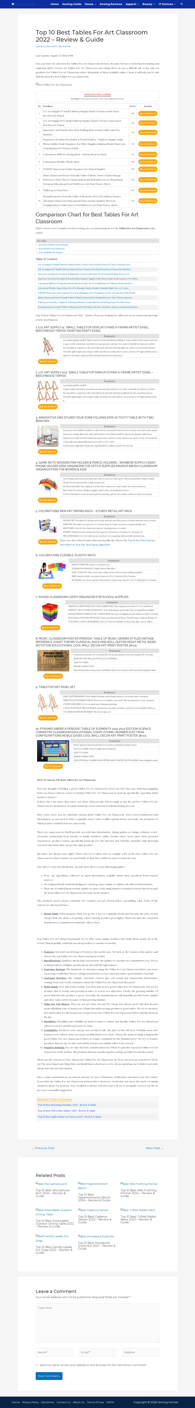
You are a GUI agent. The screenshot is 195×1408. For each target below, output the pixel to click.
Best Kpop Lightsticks (98, 544)
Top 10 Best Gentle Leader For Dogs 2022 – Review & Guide (54, 1249)
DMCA (110, 1402)
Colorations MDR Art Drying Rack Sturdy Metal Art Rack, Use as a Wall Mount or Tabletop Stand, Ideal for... (85, 283)
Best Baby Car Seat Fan (72, 544)
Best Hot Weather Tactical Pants (53, 245)
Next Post (155, 1148)
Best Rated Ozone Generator (52, 248)
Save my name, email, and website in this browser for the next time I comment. (93, 1365)
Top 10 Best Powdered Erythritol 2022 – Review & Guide (96, 1245)
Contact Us (64, 1402)
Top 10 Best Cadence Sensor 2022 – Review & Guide (94, 1219)
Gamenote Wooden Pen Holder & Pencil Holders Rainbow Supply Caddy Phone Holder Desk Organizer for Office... (88, 279)
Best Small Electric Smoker (51, 252)
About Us (79, 1402)
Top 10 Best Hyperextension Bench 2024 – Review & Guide (94, 1197)
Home (55, 4)
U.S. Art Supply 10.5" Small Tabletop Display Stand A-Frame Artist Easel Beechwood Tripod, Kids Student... (85, 269)
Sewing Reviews (111, 4)
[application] (94, 4)
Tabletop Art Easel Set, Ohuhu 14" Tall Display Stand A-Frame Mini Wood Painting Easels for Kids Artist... (84, 302)
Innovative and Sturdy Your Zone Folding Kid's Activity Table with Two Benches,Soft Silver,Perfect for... (84, 274)
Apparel (131, 4)
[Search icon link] (182, 4)
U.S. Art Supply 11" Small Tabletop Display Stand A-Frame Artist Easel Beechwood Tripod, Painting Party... (84, 264)
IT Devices (166, 4)
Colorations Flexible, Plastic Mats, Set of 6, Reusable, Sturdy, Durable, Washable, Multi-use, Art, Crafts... (83, 288)
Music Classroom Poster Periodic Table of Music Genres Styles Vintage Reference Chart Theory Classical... (85, 297)
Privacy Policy (30, 1402)
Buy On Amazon (148, 113)
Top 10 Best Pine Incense (141, 540)
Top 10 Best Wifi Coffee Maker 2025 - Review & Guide (66, 1110)
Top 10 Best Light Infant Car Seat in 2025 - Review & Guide (69, 1116)
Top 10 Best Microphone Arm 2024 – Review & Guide (53, 1193)
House (89, 4)
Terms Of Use (95, 1402)
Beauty (147, 4)
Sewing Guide (71, 4)
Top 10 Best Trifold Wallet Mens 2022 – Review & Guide (138, 1219)
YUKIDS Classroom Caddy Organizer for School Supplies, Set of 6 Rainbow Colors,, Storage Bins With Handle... (87, 293)
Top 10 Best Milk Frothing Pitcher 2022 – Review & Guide (138, 1193)
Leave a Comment (46, 46)
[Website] (140, 1353)
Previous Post (43, 1148)
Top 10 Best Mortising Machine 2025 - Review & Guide (67, 1104)
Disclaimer (47, 1402)
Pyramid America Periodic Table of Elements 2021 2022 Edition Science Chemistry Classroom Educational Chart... (88, 307)
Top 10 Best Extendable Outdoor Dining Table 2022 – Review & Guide (55, 1223)
